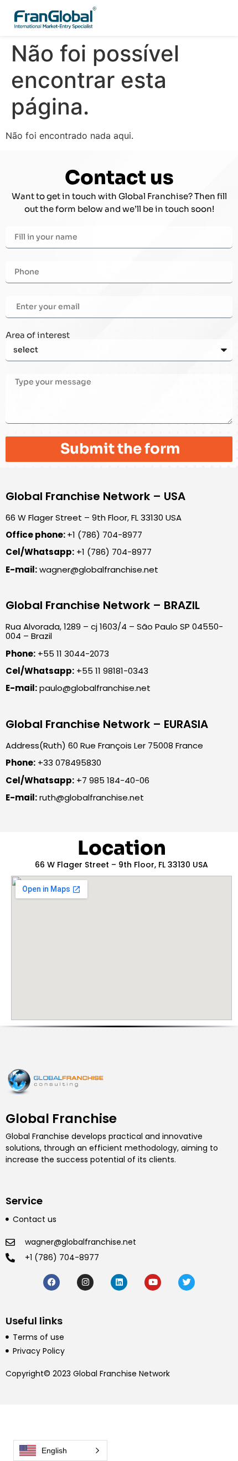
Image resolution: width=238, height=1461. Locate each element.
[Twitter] (186, 1282)
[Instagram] (85, 1282)
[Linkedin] (119, 1282)
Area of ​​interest (38, 335)
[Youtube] (152, 1282)
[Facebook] (51, 1282)
